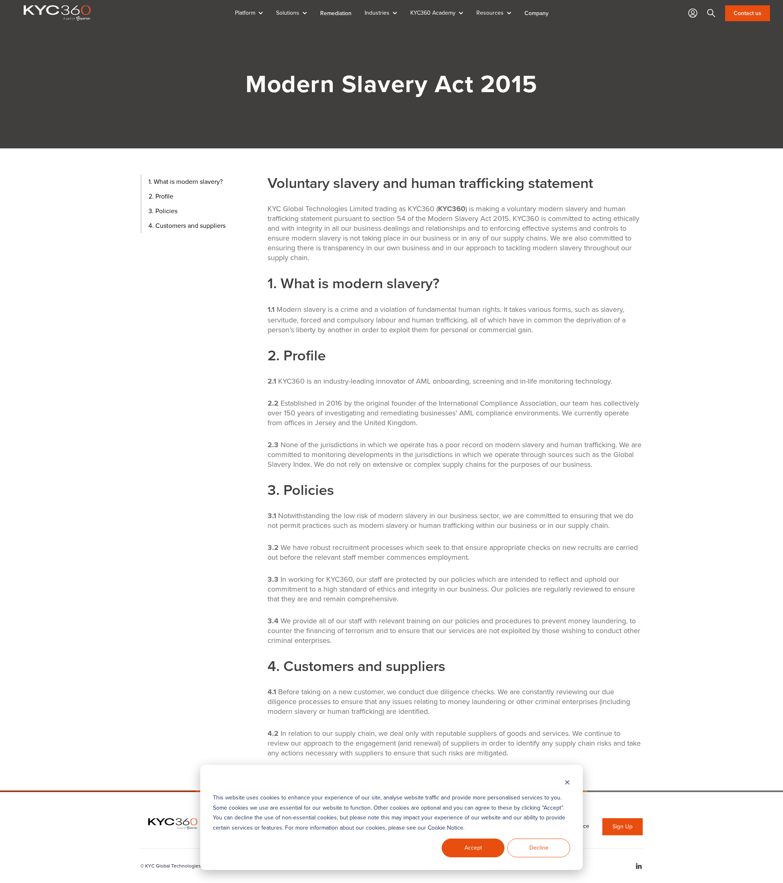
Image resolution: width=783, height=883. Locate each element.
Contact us (747, 13)
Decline (539, 847)
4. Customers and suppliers (187, 225)
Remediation (336, 13)
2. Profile (160, 196)
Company (536, 13)
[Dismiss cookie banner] (567, 782)
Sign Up (623, 826)
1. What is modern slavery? (185, 181)
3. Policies (162, 211)
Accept (473, 847)
